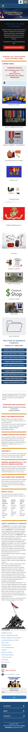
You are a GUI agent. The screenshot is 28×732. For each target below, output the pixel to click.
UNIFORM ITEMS (6, 645)
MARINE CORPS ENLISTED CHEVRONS (14, 357)
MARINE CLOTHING (6, 652)
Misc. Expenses (5, 662)
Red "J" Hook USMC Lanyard (11, 674)
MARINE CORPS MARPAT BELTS (14, 378)
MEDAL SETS (5, 642)
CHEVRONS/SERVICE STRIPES (10, 640)
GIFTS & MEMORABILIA (7, 647)
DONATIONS (4, 659)
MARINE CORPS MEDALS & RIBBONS (14, 354)
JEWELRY (4, 650)
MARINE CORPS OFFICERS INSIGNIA (14, 365)
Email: (3, 692)
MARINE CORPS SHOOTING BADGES (14, 382)
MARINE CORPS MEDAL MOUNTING (14, 350)
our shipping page (19, 471)
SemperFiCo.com (10, 725)
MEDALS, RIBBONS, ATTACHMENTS (11, 637)
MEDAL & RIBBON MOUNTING (9, 635)
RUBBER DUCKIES (6, 633)
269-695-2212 (15, 551)
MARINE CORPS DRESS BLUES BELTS (14, 374)
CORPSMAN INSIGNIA (7, 654)
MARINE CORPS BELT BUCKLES (14, 371)
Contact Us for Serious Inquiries (14, 47)
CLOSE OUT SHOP (6, 657)
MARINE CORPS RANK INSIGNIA (14, 361)
